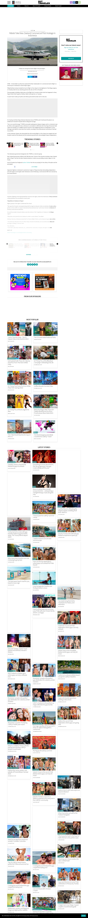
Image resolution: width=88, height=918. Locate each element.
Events (36, 358)
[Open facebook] (74, 2)
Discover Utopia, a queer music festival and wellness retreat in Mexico (17, 650)
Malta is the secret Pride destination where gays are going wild (68, 722)
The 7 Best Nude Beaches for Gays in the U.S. (19, 435)
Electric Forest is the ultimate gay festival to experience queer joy (68, 534)
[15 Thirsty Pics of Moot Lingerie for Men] (19, 401)
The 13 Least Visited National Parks (45, 337)
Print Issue (11, 556)
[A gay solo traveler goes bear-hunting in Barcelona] (69, 690)
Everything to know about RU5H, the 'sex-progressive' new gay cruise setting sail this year (43, 466)
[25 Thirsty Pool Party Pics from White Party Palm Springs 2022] (19, 378)
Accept (83, 915)
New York (35, 748)
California (36, 769)
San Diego (60, 902)
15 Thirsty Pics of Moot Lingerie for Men (18, 410)
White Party (11, 383)
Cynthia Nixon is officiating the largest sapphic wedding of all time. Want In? (67, 510)
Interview (35, 886)
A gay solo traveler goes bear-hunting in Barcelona (67, 699)
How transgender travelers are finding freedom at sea (42, 587)
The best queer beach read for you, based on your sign (18, 582)
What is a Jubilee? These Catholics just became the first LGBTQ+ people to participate (18, 747)
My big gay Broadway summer (42, 750)
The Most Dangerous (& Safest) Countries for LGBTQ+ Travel (43, 435)
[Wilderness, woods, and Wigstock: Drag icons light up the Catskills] (18, 900)
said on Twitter (26, 162)
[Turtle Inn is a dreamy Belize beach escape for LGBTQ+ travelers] (69, 667)
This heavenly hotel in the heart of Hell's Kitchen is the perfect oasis (68, 837)
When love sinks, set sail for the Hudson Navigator (67, 814)
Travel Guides (62, 598)
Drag (9, 906)
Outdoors (36, 335)
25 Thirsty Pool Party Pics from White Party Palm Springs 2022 (19, 387)
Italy (9, 743)
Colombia (10, 837)
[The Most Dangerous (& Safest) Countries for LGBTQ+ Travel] (45, 426)
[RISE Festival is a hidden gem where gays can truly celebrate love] (18, 665)
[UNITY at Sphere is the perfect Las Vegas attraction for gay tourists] (44, 694)
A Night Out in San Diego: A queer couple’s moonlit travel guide (68, 906)
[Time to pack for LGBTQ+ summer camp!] (44, 507)
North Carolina (37, 909)
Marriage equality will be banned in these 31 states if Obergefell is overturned (44, 727)
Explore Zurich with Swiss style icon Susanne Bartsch (69, 791)
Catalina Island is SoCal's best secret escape (42, 539)
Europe (60, 718)
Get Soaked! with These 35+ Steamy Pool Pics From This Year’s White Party (19, 362)
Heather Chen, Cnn (33, 71)
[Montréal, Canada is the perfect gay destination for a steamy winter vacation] (18, 690)
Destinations (11, 462)
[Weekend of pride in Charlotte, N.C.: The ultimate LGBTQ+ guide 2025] (44, 903)
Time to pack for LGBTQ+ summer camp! (43, 516)
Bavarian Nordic (12, 720)
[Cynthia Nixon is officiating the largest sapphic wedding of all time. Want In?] (69, 500)
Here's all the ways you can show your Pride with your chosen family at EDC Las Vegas (44, 610)
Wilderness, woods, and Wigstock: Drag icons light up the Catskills (18, 909)
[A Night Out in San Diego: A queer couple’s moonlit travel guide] (69, 897)
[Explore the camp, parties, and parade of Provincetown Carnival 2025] (18, 762)
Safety (35, 432)
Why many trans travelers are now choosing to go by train (18, 559)
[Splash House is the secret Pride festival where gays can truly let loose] (44, 764)
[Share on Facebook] (34, 77)
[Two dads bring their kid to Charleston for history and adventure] (69, 593)
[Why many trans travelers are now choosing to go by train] (18, 550)
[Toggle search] (71, 2)
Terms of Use (35, 915)
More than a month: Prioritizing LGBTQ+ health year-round (17, 723)
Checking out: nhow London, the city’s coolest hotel (68, 860)
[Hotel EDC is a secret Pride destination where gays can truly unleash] (69, 617)
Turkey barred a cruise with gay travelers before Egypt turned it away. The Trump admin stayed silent (17, 534)
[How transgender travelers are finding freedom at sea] (44, 578)
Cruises (10, 883)
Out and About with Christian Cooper (42, 889)
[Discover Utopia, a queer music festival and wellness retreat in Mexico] (18, 640)
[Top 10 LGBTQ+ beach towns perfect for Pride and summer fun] (18, 854)
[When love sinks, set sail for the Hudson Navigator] (69, 805)
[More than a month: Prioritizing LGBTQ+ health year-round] (18, 714)
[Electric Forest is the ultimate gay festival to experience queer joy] (69, 525)
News (32, 30)
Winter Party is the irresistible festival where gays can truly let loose (67, 652)
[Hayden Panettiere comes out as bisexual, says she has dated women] (10, 145)
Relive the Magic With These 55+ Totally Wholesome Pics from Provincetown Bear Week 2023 (44, 411)
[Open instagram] (79, 2)
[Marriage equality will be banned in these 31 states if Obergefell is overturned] (44, 718)
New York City (62, 833)
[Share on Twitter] (30, 77)
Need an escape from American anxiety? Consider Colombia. (18, 840)
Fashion (10, 407)
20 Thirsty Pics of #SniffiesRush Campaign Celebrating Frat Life (43, 361)
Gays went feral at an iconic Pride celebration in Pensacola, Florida (68, 883)
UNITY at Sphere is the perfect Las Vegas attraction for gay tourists (43, 704)
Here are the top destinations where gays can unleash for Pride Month (43, 563)
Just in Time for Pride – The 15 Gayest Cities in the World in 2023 (18, 338)
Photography (11, 358)
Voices (18, 6)
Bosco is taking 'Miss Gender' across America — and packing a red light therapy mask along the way (43, 491)
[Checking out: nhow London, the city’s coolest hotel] (69, 851)
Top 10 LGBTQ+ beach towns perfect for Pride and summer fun (18, 863)
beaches (10, 579)
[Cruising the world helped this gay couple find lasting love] (18, 877)
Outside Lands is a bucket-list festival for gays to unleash (17, 465)
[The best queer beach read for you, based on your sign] (18, 573)
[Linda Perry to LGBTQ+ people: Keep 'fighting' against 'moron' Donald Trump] (42, 145)
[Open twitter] (76, 2)
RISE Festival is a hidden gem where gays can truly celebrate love (17, 675)
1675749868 (34, 166)
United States (37, 723)
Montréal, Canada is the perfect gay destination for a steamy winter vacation (19, 699)
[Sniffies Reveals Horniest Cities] (45, 378)
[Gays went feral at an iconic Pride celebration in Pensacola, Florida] (69, 873)
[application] (71, 73)
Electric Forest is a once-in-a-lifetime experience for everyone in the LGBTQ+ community (44, 798)
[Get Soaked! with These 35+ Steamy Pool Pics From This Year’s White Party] (19, 352)
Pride (34, 559)
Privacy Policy (26, 915)
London (60, 856)
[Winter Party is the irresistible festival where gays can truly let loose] (69, 642)
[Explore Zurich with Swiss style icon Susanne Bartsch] (69, 782)
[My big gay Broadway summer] (44, 742)
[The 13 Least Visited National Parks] (45, 329)
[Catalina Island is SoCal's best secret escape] (44, 530)
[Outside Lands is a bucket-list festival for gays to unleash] (18, 456)
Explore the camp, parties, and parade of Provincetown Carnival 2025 (18, 772)
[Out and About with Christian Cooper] (44, 880)
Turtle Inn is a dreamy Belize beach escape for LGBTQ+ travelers (69, 676)
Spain (59, 695)
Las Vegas (35, 607)
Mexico (9, 646)
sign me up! (71, 58)
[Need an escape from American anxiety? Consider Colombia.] (18, 831)
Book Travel (58, 6)
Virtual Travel (47, 6)
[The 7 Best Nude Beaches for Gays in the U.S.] (19, 426)
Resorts (27, 6)
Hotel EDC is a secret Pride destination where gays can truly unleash (68, 627)
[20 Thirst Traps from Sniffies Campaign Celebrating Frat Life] (45, 352)
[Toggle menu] (9, 2)
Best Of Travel (36, 6)
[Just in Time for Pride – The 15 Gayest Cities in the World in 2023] (19, 329)
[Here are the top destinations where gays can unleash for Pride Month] (44, 553)
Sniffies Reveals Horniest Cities (43, 386)
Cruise (34, 462)
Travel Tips (11, 335)
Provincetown (38, 407)
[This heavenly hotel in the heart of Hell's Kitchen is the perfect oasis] (69, 828)
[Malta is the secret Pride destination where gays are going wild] (69, 713)
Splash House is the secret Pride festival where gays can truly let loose (43, 773)
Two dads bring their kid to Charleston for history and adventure (66, 602)
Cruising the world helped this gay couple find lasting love (18, 886)
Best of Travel (38, 383)
